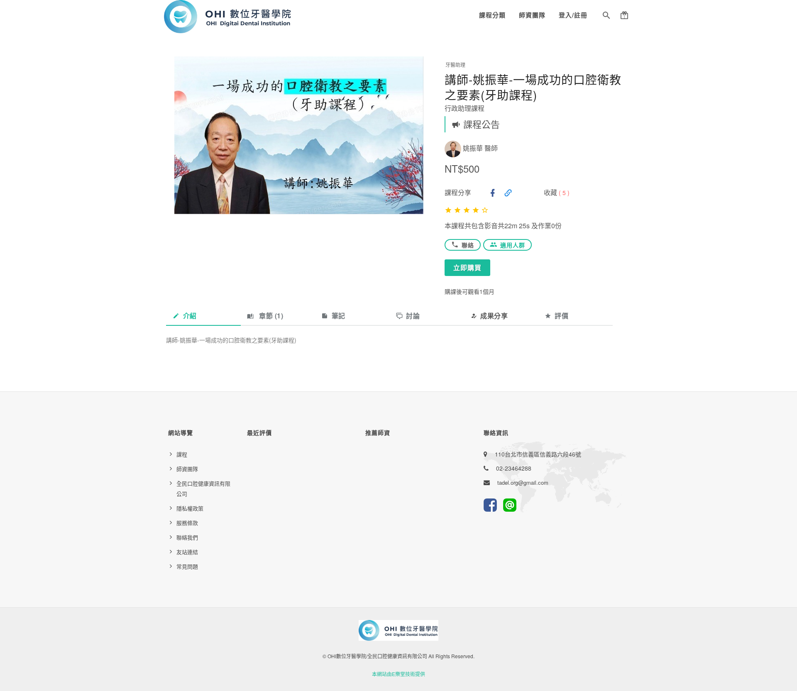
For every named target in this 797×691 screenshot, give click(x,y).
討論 (413, 315)
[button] (606, 16)
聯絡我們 (187, 537)
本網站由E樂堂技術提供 (398, 673)
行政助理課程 (464, 108)
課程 (181, 454)
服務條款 (187, 523)
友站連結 (187, 552)
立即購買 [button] (467, 267)
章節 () (270, 315)
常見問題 (187, 566)
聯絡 (468, 245)
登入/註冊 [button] (573, 15)
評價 (561, 315)
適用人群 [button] (512, 245)
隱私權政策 (189, 508)
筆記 (338, 315)
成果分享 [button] (494, 315)
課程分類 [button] (492, 15)
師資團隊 (532, 15)
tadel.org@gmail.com (522, 482)
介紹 (190, 315)
